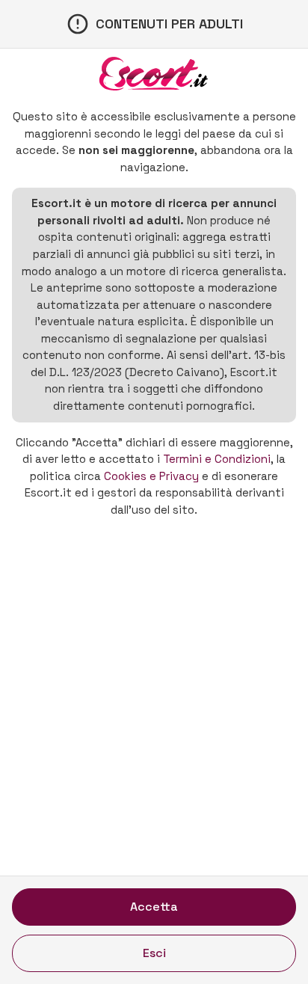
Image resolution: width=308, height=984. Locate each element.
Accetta (154, 906)
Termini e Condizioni (217, 459)
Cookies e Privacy (151, 476)
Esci (154, 953)
